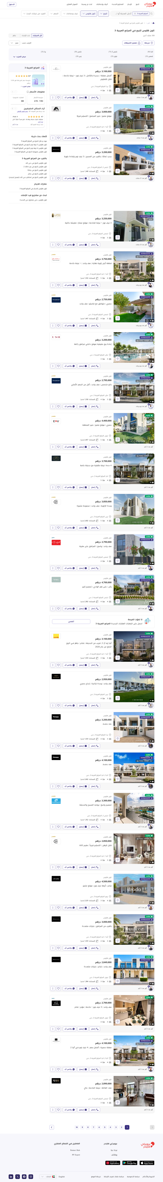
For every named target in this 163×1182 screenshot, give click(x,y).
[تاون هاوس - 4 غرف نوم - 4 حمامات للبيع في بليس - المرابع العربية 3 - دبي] (101, 593)
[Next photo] (152, 79)
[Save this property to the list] (58, 97)
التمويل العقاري (72, 4)
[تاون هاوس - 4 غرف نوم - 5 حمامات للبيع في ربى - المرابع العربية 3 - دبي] (101, 512)
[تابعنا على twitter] (17, 1176)
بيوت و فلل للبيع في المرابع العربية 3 (34, 141)
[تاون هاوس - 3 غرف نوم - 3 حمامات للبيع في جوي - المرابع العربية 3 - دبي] (101, 973)
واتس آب (68, 97)
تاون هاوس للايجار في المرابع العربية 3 (33, 188)
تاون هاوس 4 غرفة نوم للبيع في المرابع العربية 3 (29, 148)
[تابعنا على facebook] (24, 1176)
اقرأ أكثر (40, 122)
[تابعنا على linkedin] (11, 1176)
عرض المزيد (21, 56)
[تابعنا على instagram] (31, 1176)
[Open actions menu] (53, 97)
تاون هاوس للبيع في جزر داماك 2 (35, 166)
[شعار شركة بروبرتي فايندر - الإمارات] (150, 4)
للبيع (137, 4)
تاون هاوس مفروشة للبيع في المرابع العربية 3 (31, 151)
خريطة (147, 42)
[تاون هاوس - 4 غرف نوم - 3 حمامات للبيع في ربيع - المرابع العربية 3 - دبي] (101, 892)
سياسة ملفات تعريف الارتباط (114, 1176)
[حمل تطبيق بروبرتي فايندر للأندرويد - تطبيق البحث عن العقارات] (129, 1163)
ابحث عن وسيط (87, 4)
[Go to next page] (51, 1127)
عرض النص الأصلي (22, 111)
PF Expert (76, 1155)
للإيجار (129, 4)
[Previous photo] (116, 79)
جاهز (14, 35)
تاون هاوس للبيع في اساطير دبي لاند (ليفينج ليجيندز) (28, 177)
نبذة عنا (114, 1150)
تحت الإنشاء (26, 35)
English (62, 1176)
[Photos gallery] (134, 79)
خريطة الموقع (96, 1176)
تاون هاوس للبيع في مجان (37, 173)
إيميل (81, 97)
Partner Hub (75, 1150)
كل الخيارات (37, 35)
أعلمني (71, 621)
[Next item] (12, 91)
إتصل (93, 97)
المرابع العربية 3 (142, 13)
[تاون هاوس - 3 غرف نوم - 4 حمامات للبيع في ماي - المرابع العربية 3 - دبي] (101, 391)
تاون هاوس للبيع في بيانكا (37, 170)
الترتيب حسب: (26, 42)
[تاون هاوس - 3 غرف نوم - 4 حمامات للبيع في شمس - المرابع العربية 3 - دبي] (101, 229)
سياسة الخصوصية (133, 1176)
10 (77, 1127)
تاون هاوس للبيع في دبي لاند (36, 163)
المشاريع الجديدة (117, 4)
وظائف (114, 1155)
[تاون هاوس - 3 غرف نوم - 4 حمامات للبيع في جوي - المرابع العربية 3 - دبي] (101, 1013)
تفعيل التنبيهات (130, 42)
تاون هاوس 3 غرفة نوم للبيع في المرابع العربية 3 (29, 144)
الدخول (12, 4)
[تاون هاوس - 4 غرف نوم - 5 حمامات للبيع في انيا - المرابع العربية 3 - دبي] (101, 472)
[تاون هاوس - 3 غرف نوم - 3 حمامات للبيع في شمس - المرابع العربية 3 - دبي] (101, 1094)
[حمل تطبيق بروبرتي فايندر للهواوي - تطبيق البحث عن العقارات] (112, 1163)
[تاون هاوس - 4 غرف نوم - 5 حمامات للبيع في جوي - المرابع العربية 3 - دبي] (101, 431)
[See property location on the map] (117, 90)
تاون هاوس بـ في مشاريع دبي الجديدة (33, 200)
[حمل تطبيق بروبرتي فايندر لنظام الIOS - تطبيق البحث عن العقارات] (146, 1163)
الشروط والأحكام (148, 1176)
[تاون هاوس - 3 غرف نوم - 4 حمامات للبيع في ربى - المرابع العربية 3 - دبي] (101, 690)
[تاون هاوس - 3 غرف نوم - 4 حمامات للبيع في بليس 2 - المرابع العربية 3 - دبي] (101, 163)
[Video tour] (147, 320)
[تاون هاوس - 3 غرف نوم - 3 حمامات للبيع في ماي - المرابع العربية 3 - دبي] (101, 350)
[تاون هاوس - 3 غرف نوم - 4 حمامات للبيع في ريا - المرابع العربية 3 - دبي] (101, 82)
